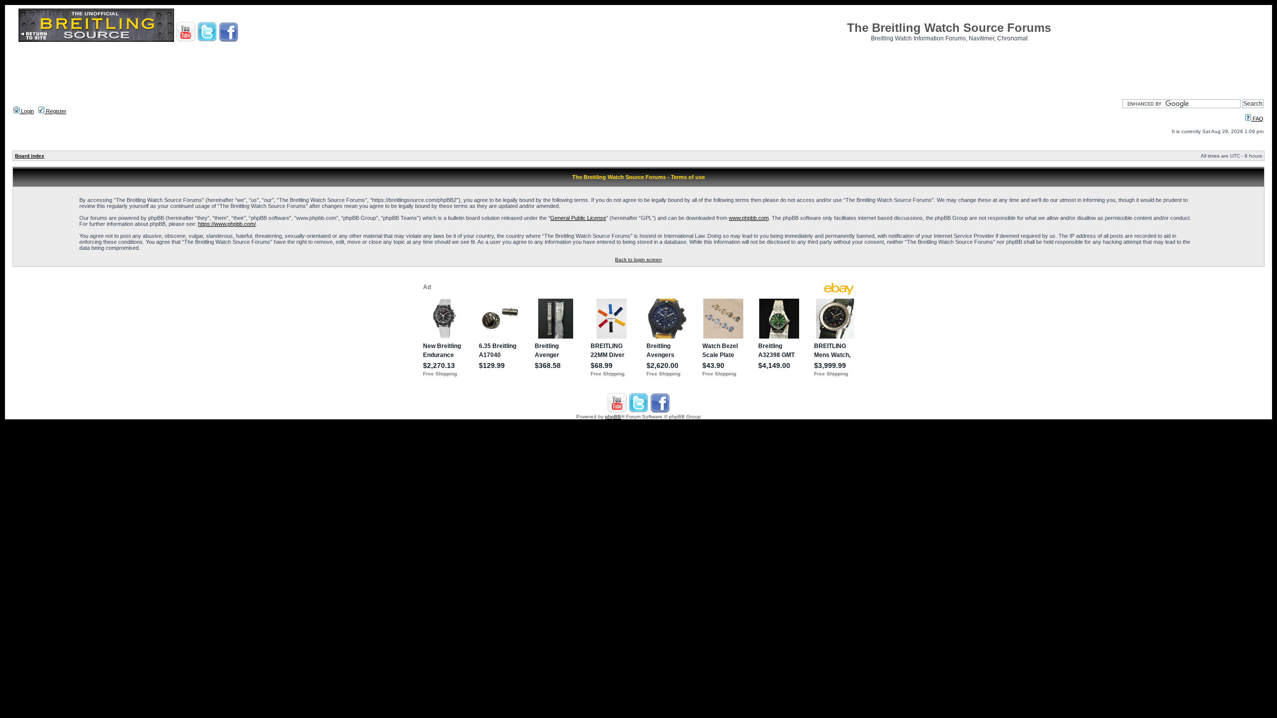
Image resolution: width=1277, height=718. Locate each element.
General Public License (578, 218)
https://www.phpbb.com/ (227, 224)
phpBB (613, 416)
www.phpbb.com (749, 218)
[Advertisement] (638, 67)
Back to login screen (638, 259)
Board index (29, 156)
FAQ (1257, 119)
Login (26, 111)
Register (55, 111)
